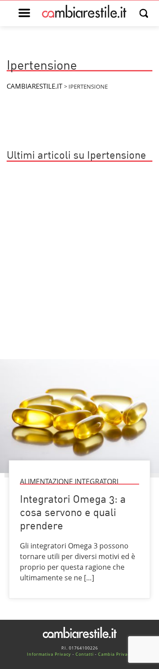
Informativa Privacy (49, 654)
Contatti (85, 654)
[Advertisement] (79, 253)
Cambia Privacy (115, 654)
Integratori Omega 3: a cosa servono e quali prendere (73, 513)
